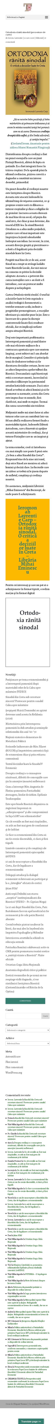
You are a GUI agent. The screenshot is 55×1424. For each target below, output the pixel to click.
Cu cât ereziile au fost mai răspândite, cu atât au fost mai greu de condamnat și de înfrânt (27, 825)
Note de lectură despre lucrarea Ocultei (26, 1282)
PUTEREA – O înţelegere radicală (27, 1275)
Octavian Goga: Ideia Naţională (23, 964)
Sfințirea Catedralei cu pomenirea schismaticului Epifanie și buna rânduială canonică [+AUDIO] (25, 1268)
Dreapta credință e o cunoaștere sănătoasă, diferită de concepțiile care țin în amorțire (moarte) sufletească (27, 777)
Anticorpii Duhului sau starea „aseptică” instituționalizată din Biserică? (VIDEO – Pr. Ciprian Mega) (26, 898)
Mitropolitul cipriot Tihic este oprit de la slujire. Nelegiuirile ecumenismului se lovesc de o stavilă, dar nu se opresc (28, 1304)
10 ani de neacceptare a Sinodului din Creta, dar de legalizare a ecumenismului (26, 865)
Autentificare (13, 1056)
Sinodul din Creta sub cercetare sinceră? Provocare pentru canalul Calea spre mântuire (24, 701)
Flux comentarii (14, 1067)
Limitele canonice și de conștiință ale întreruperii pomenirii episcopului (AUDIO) (26, 852)
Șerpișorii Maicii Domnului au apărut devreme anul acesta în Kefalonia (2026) (26, 714)
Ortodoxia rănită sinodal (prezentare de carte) (25, 33)
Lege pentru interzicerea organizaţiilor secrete (27, 1295)
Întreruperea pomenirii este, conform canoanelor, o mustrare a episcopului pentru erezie (28, 1348)
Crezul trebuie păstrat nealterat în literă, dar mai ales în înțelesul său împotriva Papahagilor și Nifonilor (25, 928)
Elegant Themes (20, 1404)
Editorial (39, 38)
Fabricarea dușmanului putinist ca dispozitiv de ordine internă (25, 1288)
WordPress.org (14, 1072)
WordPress (44, 1404)
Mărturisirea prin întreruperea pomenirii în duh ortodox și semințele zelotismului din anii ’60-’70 (27, 728)
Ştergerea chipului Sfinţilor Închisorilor (26, 1322)
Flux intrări (12, 1062)
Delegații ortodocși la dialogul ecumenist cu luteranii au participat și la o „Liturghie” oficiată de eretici (27, 879)
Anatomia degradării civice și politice (26, 970)
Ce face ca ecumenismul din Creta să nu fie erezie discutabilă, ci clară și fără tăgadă (27, 839)
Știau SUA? (12, 888)
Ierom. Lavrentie (15, 38)
